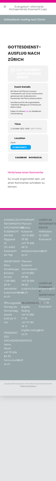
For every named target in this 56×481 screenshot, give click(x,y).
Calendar (21, 157)
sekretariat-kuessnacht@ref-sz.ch (14, 292)
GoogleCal (35, 157)
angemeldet (27, 178)
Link (27, 111)
